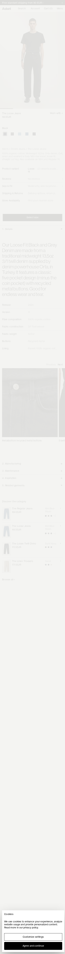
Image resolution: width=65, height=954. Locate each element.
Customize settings (33, 936)
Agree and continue (33, 945)
